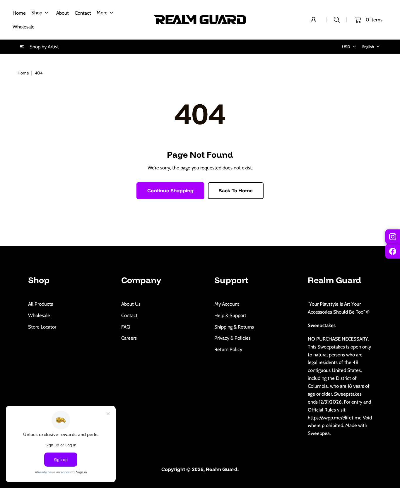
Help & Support (230, 315)
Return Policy (228, 349)
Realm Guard (221, 469)
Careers (129, 338)
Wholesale (39, 315)
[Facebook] (392, 251)
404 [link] (38, 73)
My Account (226, 304)
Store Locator (42, 327)
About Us (131, 304)
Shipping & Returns (234, 327)
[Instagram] (392, 236)
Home (23, 73)
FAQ (125, 327)
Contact (129, 315)
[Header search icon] (337, 20)
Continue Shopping (170, 190)
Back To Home (235, 190)
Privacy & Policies (232, 338)
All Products (40, 304)
